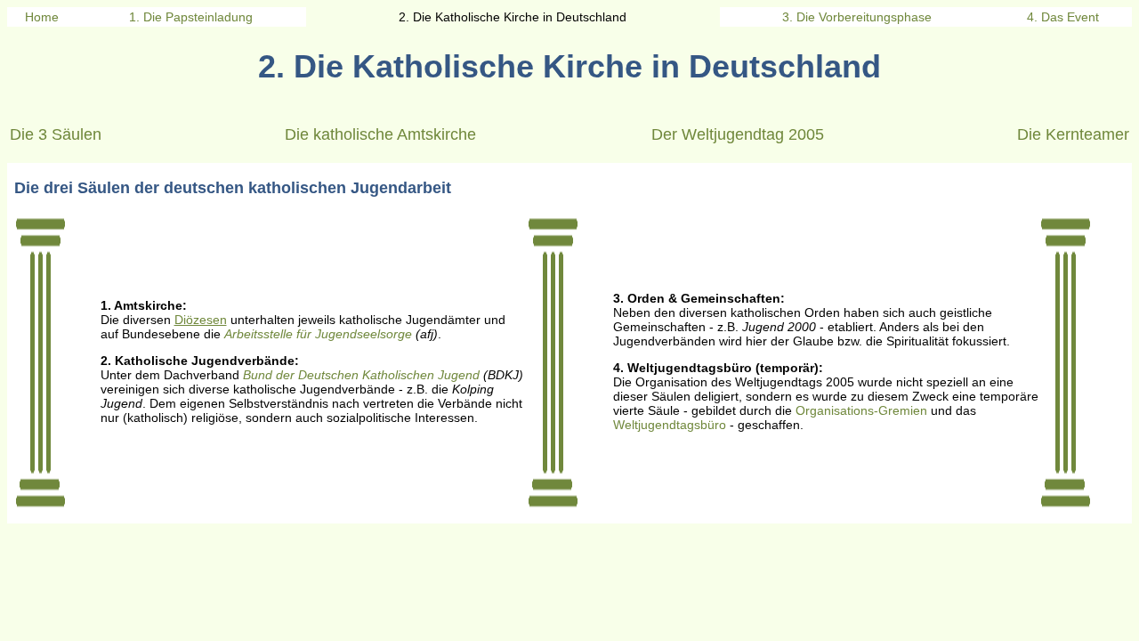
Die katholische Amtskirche (380, 134)
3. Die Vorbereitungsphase (857, 17)
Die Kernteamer (1073, 134)
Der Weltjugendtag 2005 (737, 134)
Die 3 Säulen (55, 134)
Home (42, 17)
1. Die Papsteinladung (191, 17)
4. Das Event (1063, 17)
